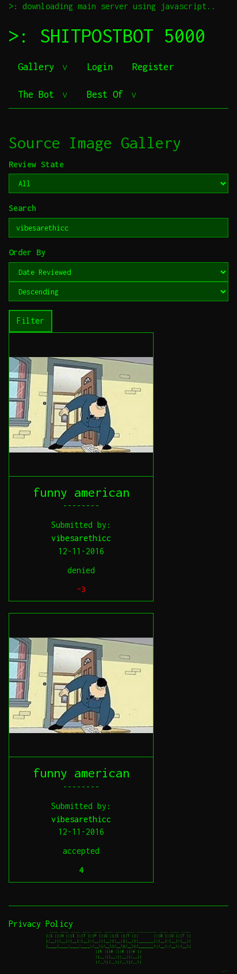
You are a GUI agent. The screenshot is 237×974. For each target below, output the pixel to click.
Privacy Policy (41, 924)
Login (100, 66)
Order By (27, 252)
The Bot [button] (38, 94)
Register (153, 66)
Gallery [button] (38, 66)
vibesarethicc (81, 538)
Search (22, 208)
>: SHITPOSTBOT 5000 (107, 36)
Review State (36, 164)
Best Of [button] (107, 94)
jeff (224, 971)
